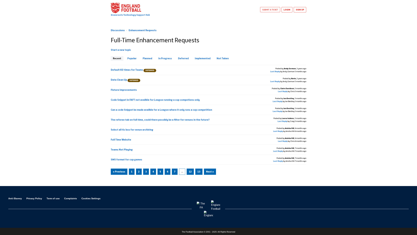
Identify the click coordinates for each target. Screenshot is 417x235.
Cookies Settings (91, 198)
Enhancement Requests (143, 30)
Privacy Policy (34, 198)
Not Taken (223, 58)
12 (190, 171)
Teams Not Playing (122, 149)
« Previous (119, 171)
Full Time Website (121, 139)
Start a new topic (121, 49)
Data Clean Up (124, 79)
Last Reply (275, 71)
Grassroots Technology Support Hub (130, 15)
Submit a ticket (270, 9)
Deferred (183, 58)
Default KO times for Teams (132, 69)
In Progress (165, 58)
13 (198, 171)
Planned (147, 58)
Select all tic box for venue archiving (132, 129)
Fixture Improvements (124, 89)
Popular (132, 58)
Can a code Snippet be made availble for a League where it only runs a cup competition (162, 109)
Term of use (53, 198)
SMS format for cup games (127, 159)
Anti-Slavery (15, 198)
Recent (117, 58)
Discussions (118, 30)
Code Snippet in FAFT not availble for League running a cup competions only (155, 99)
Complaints (70, 198)
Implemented (202, 58)
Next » (210, 171)
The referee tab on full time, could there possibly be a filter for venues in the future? (160, 119)
